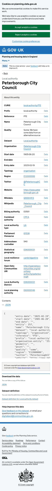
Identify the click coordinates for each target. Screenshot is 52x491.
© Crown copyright (26, 484)
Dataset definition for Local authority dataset (20, 399)
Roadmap (19, 440)
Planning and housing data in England (19, 56)
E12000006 (29, 176)
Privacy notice (21, 446)
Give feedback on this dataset (15, 410)
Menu (4, 60)
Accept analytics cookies (26, 27)
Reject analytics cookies (26, 34)
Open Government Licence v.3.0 (29, 368)
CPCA (26, 217)
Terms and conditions (31, 443)
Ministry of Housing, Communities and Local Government (24, 452)
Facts (46, 111)
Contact (41, 440)
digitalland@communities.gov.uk (17, 416)
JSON (8, 304)
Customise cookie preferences (26, 41)
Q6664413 (29, 198)
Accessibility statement (11, 443)
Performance (31, 440)
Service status (7, 440)
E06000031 (29, 249)
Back (6, 73)
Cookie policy (7, 446)
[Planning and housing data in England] (13, 50)
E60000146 (29, 290)
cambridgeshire (31, 258)
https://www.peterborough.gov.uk (32, 191)
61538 (27, 233)
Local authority (30, 140)
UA (25, 225)
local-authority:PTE (32, 105)
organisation (29, 170)
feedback (34, 66)
